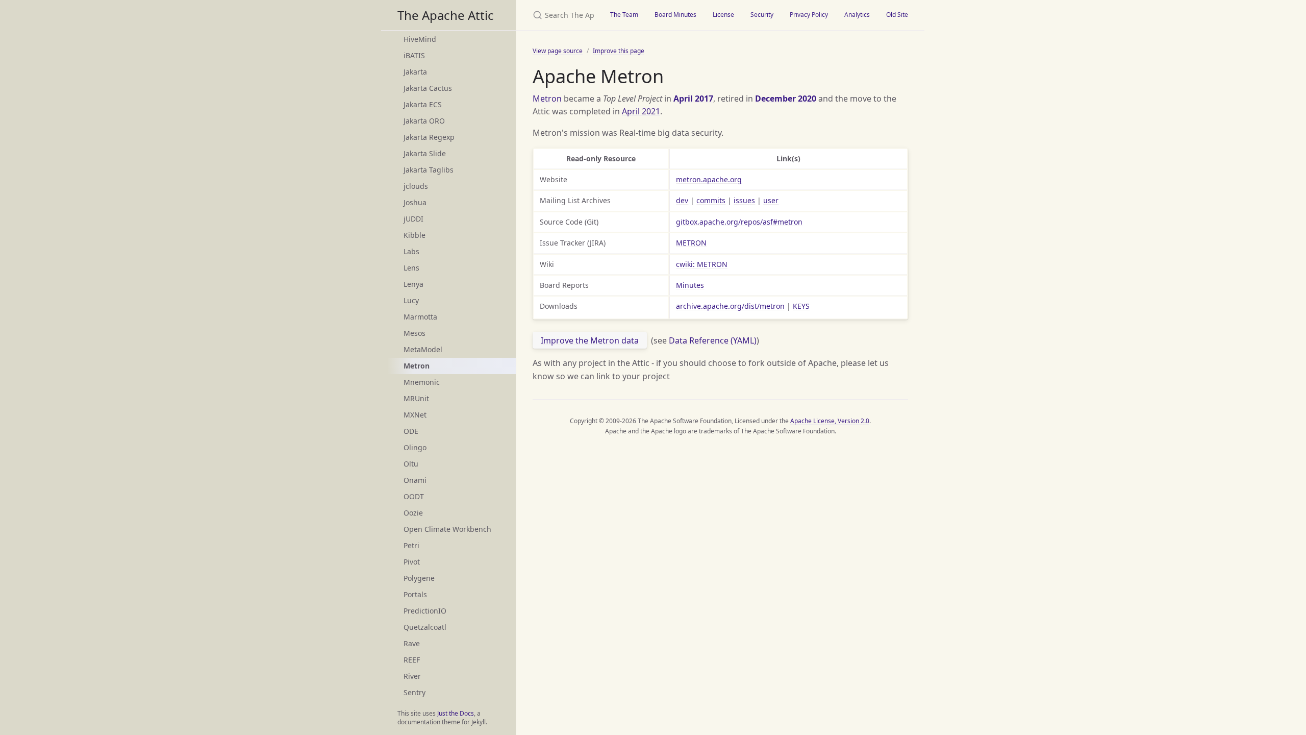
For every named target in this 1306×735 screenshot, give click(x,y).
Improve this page (618, 50)
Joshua (415, 202)
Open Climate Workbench (447, 529)
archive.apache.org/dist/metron (730, 306)
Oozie (413, 513)
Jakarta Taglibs (429, 170)
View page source (558, 50)
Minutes (690, 285)
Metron (547, 98)
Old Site (897, 14)
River (412, 676)
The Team (624, 14)
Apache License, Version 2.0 (829, 420)
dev (682, 200)
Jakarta (415, 72)
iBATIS (414, 55)
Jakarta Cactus (428, 88)
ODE (411, 431)
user (770, 200)
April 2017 (693, 98)
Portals (415, 594)
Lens (411, 268)
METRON (691, 243)
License (723, 14)
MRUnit (416, 398)
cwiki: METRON (701, 264)
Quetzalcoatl (425, 627)
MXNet (415, 415)
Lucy (411, 300)
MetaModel (423, 349)
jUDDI (413, 219)
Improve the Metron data (590, 340)
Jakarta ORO (424, 121)
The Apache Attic (445, 15)
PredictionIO (425, 611)
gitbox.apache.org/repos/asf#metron (739, 222)
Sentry (414, 692)
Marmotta (420, 317)
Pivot (412, 562)
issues (744, 200)
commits (710, 200)
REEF (412, 660)
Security (761, 14)
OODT (414, 496)
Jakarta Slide (425, 153)
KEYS (801, 306)
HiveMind (420, 39)
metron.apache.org (709, 179)
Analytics (857, 14)
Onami (415, 480)
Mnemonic (422, 382)
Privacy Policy (809, 14)
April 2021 (641, 111)
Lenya (413, 284)
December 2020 (785, 98)
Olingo (415, 447)
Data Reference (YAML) (713, 340)
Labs (411, 251)
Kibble (414, 235)
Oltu (411, 464)
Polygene (419, 578)
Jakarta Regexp (429, 137)
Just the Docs (455, 713)
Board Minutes (675, 14)
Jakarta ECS (423, 104)
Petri (411, 545)
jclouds (416, 186)
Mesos (414, 333)
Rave (412, 643)
